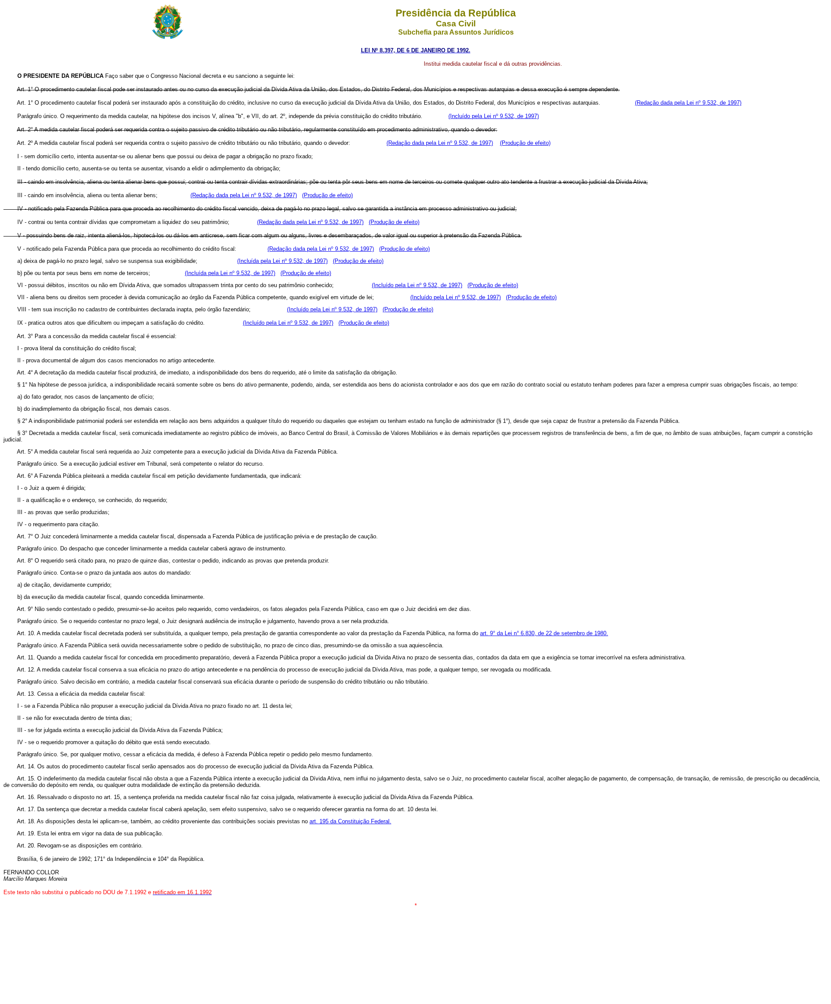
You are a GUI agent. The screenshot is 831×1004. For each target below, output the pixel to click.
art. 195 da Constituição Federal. (350, 821)
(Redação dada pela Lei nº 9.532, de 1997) (688, 102)
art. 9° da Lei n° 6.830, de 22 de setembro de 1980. (544, 633)
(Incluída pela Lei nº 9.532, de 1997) (282, 261)
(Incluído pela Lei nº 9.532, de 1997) (493, 116)
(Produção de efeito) (525, 143)
